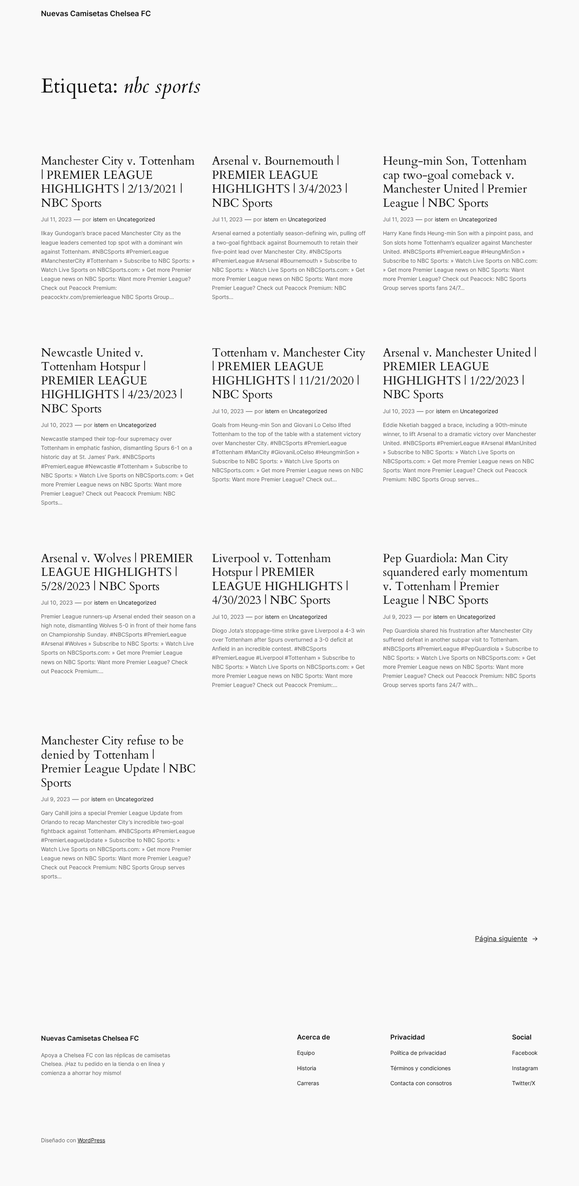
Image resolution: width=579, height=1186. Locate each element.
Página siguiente (506, 939)
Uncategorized (136, 219)
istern (100, 219)
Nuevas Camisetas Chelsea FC (96, 13)
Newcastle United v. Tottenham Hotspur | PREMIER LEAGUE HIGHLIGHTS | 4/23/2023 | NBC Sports (111, 381)
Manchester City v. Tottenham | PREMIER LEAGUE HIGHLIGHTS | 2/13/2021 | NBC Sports (118, 182)
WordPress (91, 1140)
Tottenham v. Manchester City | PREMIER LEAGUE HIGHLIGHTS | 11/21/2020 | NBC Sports (289, 374)
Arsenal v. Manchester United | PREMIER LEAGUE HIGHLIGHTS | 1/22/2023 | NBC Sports (459, 374)
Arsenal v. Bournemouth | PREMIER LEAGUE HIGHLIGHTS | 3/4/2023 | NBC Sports (279, 182)
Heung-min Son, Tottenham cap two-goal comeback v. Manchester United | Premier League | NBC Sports (455, 182)
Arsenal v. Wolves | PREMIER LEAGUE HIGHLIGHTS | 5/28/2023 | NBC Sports (117, 573)
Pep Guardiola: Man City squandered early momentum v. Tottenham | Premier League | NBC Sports (455, 580)
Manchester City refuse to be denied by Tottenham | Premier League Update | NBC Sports (118, 762)
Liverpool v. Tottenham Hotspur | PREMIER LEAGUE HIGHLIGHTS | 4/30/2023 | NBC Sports (280, 580)
